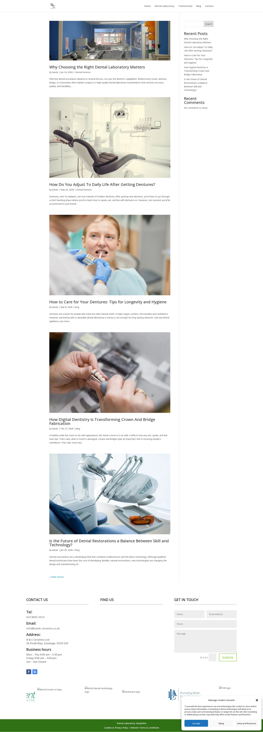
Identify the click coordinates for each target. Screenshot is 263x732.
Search (208, 24)
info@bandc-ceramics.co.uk (43, 628)
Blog (198, 6)
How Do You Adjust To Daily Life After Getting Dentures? (102, 184)
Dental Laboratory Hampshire (131, 723)
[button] (256, 700)
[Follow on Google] (34, 671)
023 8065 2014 (35, 617)
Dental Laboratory (164, 6)
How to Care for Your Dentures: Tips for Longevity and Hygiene (108, 302)
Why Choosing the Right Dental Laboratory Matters (97, 67)
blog (77, 307)
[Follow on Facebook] (28, 671)
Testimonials (185, 6)
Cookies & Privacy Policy (116, 727)
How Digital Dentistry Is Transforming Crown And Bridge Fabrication (102, 421)
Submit (227, 657)
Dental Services (83, 72)
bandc (55, 72)
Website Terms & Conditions (145, 727)
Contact (209, 6)
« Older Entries (56, 576)
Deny (221, 723)
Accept (196, 723)
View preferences (246, 723)
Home (147, 6)
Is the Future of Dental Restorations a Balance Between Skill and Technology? (109, 542)
